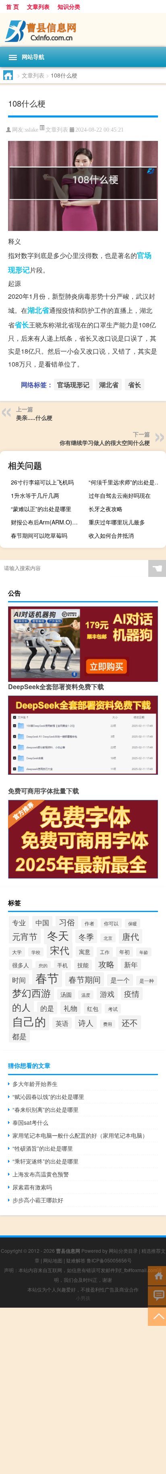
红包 (92, 1008)
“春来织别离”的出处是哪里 (45, 1109)
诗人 (85, 1022)
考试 (113, 1008)
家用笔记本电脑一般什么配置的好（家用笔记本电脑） (80, 1135)
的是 (47, 1008)
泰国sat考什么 (30, 1122)
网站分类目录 (123, 1250)
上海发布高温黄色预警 (40, 1174)
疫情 (131, 993)
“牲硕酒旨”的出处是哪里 (42, 1148)
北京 (108, 938)
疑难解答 (75, 1260)
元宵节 (24, 936)
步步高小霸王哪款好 (37, 1200)
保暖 (132, 923)
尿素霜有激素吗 (32, 1187)
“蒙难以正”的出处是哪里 (41, 509)
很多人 (20, 964)
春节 (47, 977)
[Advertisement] (83, 1391)
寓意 (84, 952)
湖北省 (38, 310)
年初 (124, 952)
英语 (62, 1023)
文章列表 (38, 6)
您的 (43, 965)
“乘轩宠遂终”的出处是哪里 (45, 1161)
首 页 (12, 6)
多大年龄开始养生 (35, 1084)
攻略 (106, 964)
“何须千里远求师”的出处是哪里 (126, 482)
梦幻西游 (31, 992)
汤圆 (66, 994)
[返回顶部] (157, 1315)
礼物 (70, 1008)
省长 (22, 324)
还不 (130, 1022)
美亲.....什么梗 (34, 417)
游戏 (107, 993)
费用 (107, 1024)
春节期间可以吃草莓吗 (39, 535)
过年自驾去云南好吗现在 (120, 495)
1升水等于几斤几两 (35, 495)
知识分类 (69, 6)
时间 (19, 980)
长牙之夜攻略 (105, 509)
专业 (19, 922)
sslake (31, 130)
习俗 (67, 922)
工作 (105, 952)
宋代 (59, 950)
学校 (35, 952)
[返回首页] (157, 1275)
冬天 (58, 935)
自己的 (29, 1021)
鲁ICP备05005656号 (109, 1260)
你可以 (111, 923)
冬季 (86, 936)
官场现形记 (73, 384)
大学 (17, 952)
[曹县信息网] (83, 30)
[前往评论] (157, 1295)
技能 (83, 965)
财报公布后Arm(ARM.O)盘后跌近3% (48, 522)
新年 (131, 964)
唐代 (130, 936)
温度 (85, 995)
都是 (19, 1036)
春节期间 (84, 979)
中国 (42, 922)
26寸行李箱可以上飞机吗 (42, 482)
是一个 (120, 980)
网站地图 (52, 1260)
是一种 (146, 980)
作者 (89, 923)
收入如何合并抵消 (111, 535)
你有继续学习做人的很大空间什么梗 (105, 442)
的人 (21, 1006)
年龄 (143, 952)
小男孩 (83, 1297)
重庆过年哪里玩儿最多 (117, 522)
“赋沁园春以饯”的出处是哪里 (48, 1096)
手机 (62, 965)
